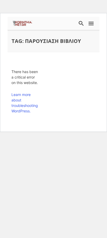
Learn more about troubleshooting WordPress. (24, 102)
